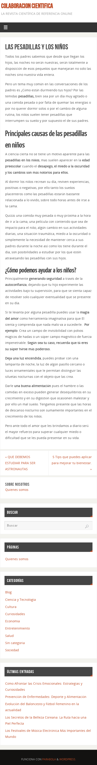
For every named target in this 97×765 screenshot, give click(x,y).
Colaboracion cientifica (27, 5)
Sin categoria (15, 643)
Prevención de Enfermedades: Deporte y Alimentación (45, 697)
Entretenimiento (17, 628)
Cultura (10, 607)
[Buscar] (87, 526)
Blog (8, 592)
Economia (12, 621)
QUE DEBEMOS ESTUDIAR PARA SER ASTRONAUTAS (20, 463)
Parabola (49, 759)
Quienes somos (16, 489)
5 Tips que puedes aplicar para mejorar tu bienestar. (72, 463)
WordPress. (67, 759)
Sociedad (12, 650)
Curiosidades (15, 614)
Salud (9, 636)
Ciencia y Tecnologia (20, 599)
